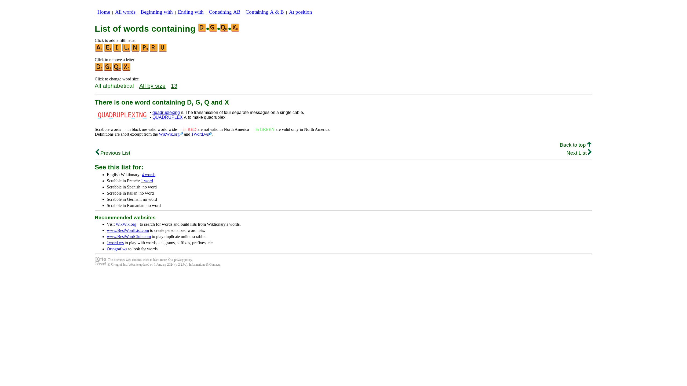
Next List (577, 153)
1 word (147, 181)
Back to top (573, 145)
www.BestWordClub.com (129, 236)
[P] (144, 50)
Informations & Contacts (204, 264)
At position (300, 12)
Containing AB (224, 12)
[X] (126, 70)
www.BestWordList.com (128, 230)
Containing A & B (265, 12)
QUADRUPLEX (167, 117)
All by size (152, 86)
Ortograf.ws (117, 249)
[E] (108, 50)
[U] (163, 50)
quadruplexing (166, 112)
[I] (117, 50)
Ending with (191, 12)
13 (174, 86)
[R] (154, 50)
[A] (99, 50)
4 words (148, 174)
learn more (160, 260)
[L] (126, 50)
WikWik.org (169, 134)
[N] (135, 50)
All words (125, 12)
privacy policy (183, 260)
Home (103, 12)
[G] (108, 70)
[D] (99, 70)
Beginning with (157, 12)
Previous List (114, 153)
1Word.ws (200, 134)
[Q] (117, 70)
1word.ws (115, 242)
